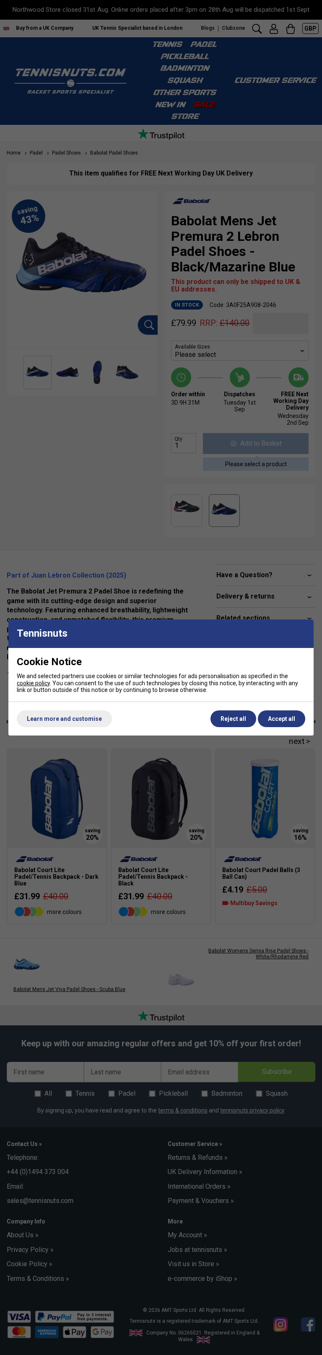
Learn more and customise (64, 718)
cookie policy (33, 683)
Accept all (281, 718)
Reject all (233, 718)
